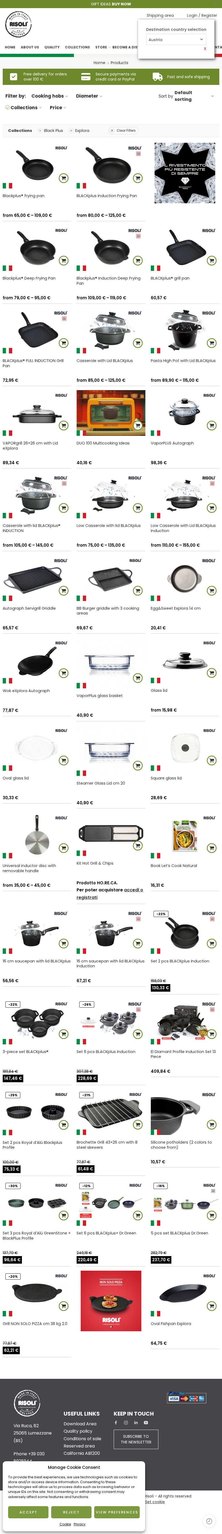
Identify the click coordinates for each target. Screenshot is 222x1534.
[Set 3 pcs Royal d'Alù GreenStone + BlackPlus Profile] (37, 1203)
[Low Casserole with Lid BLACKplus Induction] (185, 495)
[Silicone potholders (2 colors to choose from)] (185, 1112)
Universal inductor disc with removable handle (29, 868)
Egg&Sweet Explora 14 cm (176, 608)
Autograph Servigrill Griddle (29, 608)
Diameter (87, 96)
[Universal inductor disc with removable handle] (37, 835)
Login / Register (202, 15)
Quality (52, 47)
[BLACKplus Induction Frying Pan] (111, 165)
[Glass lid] (185, 660)
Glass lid (159, 690)
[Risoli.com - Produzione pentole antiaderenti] (18, 24)
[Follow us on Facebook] (116, 1422)
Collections (77, 47)
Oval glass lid (16, 778)
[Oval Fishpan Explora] (185, 1293)
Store (101, 47)
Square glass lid (166, 778)
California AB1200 (82, 1453)
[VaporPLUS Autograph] (185, 413)
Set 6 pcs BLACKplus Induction (106, 1051)
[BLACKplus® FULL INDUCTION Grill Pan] (37, 330)
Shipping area (160, 15)
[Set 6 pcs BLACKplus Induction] (111, 1021)
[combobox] (176, 39)
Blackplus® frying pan (23, 195)
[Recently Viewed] (209, 1521)
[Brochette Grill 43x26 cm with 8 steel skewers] (111, 1112)
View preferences (117, 1512)
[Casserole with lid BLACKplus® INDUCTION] (37, 495)
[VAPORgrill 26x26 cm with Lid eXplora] (37, 413)
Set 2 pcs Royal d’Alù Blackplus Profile (32, 1145)
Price (56, 107)
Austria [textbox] (155, 39)
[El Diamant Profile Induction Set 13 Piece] (185, 1021)
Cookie (65, 1524)
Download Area (80, 1424)
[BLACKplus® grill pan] (185, 248)
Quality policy (78, 1431)
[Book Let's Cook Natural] (185, 835)
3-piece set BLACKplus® (25, 1051)
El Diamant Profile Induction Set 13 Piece (183, 1054)
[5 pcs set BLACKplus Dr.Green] (185, 1203)
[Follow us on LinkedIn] (136, 1422)
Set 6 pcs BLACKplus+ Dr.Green (106, 1233)
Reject (71, 1512)
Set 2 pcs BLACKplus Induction (180, 961)
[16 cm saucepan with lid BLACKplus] (37, 931)
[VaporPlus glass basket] (111, 663)
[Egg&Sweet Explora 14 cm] (185, 578)
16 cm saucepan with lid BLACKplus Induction (111, 963)
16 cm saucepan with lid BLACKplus (37, 961)
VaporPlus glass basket (100, 695)
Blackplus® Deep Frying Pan (29, 278)
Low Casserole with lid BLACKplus (109, 525)
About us (30, 47)
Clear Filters (126, 130)
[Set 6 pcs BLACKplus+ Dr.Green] (111, 1203)
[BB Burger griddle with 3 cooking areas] (111, 578)
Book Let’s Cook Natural (174, 865)
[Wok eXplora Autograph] (37, 660)
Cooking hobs (47, 96)
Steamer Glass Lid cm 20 (101, 783)
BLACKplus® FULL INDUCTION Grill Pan (33, 363)
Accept (28, 1512)
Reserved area (79, 1446)
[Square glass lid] (185, 748)
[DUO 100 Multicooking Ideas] (111, 413)
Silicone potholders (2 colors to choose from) (181, 1145)
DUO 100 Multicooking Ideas (103, 443)
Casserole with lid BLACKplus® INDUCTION (31, 528)
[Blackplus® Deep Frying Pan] (37, 248)
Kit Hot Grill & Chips (95, 863)
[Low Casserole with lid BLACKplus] (111, 495)
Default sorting (183, 96)
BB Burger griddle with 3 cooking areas (108, 611)
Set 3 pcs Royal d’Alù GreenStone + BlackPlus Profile (37, 1235)
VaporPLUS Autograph (172, 443)
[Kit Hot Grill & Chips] (111, 834)
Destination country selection (176, 30)
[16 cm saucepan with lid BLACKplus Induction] (111, 931)
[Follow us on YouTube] (145, 1422)
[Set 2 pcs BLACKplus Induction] (185, 931)
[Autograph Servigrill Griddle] (37, 578)
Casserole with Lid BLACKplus (105, 360)
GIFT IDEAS (111, 4)
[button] (212, 260)
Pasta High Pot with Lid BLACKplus (183, 360)
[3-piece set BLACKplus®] (37, 1021)
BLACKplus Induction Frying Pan (107, 195)
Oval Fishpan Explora (171, 1323)
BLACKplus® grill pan (170, 278)
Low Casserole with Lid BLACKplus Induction (183, 528)
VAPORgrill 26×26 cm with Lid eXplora (30, 445)
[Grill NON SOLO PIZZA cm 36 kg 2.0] (37, 1293)
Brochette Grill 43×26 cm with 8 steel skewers (107, 1145)
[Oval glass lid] (37, 748)
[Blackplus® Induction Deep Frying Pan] (111, 248)
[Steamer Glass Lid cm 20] (111, 750)
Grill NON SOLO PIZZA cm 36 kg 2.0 (35, 1323)
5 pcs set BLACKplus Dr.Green (179, 1233)
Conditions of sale (82, 1439)
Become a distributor (134, 47)
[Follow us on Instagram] (125, 1422)
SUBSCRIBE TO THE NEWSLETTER (136, 1439)
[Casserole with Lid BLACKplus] (111, 330)
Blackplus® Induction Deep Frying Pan (109, 280)
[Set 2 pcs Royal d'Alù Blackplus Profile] (37, 1112)
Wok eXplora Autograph (26, 690)
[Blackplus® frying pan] (37, 165)
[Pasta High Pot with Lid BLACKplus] (185, 330)
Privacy (80, 1524)
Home (10, 47)
